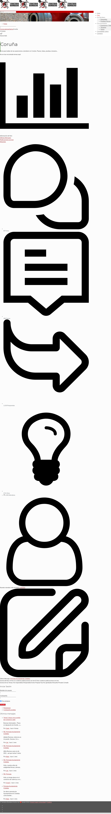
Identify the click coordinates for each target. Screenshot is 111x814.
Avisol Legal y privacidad (38, 802)
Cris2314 (22, 587)
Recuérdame (6, 701)
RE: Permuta (7, 774)
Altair (7, 756)
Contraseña (3, 696)
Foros (5, 24)
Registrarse (7, 708)
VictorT (8, 783)
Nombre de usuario (6, 690)
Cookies (49, 802)
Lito (7, 742)
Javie (7, 728)
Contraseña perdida (9, 710)
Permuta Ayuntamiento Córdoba (20, 678)
